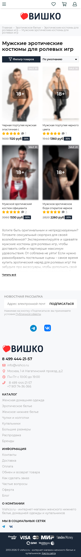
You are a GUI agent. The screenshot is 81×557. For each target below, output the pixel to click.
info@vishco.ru (18, 365)
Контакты (9, 455)
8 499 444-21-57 (17, 359)
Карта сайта (49, 553)
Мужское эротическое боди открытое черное (57, 206)
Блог (5, 495)
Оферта (8, 490)
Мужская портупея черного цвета (61, 127)
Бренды (8, 441)
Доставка (9, 460)
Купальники (11, 423)
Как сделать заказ (15, 478)
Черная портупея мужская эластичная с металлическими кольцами (20, 128)
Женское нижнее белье (20, 412)
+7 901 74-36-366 (19, 386)
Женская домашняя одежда (23, 400)
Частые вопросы (14, 484)
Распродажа (11, 435)
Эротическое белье (17, 406)
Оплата (7, 466)
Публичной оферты (28, 314)
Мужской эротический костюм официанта (17, 206)
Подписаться (61, 304)
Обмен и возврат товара (21, 472)
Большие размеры (16, 429)
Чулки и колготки (15, 418)
